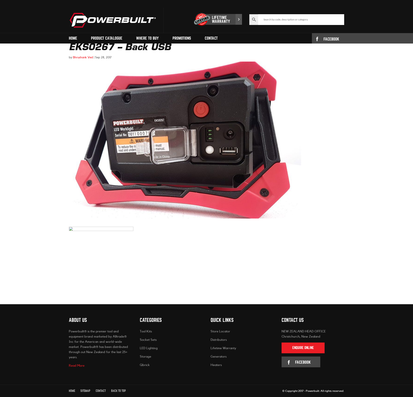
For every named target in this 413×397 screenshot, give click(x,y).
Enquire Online (303, 348)
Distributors (219, 339)
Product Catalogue (106, 38)
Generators (219, 356)
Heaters (216, 365)
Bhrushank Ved (83, 57)
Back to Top (118, 390)
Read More (77, 365)
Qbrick (145, 365)
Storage (145, 356)
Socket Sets (148, 339)
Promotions (182, 38)
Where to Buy (147, 38)
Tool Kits (146, 331)
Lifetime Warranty (223, 348)
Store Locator (220, 331)
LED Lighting (149, 348)
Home (73, 38)
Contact (211, 38)
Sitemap (85, 390)
